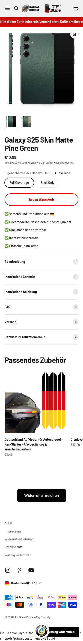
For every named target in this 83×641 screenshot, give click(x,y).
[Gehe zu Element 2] (25, 122)
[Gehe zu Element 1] (11, 122)
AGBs (8, 523)
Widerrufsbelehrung (19, 539)
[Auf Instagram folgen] (8, 570)
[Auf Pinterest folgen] (19, 570)
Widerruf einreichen (41, 495)
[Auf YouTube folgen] (31, 570)
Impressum (13, 531)
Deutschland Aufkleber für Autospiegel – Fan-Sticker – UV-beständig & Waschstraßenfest (34, 444)
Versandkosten (27, 162)
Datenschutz (14, 547)
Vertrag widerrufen (18, 555)
